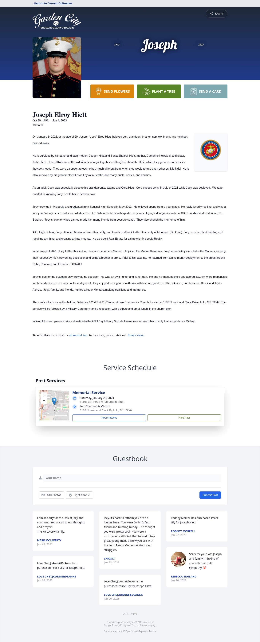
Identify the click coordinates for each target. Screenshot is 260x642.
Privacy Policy (119, 625)
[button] (54, 401)
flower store (136, 335)
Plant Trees (184, 417)
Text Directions (109, 417)
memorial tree (78, 335)
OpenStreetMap (134, 631)
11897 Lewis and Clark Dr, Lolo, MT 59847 (106, 410)
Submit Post (210, 495)
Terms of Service (140, 625)
